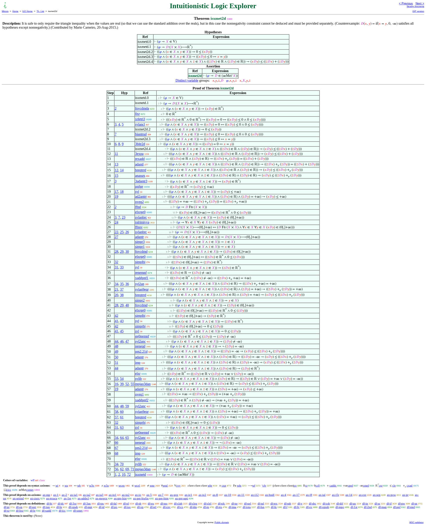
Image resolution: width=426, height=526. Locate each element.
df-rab (287, 503)
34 (116, 284)
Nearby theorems (415, 6)
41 (116, 321)
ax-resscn (51, 498)
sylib (138, 378)
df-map (382, 507)
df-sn (414, 503)
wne (152, 485)
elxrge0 (140, 212)
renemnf (141, 272)
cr (306, 485)
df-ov (309, 507)
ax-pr (405, 494)
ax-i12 (255, 494)
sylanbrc (141, 217)
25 (122, 232)
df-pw (401, 503)
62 (122, 469)
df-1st (354, 507)
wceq (121, 485)
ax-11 (241, 494)
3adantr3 (141, 181)
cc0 (318, 485)
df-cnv (167, 507)
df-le (33, 510)
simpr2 (140, 300)
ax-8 (215, 494)
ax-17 (296, 494)
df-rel (153, 507)
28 (116, 251)
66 (116, 442)
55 (132, 384)
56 (116, 469)
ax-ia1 (74, 494)
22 (116, 232)
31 (116, 267)
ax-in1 (112, 494)
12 (116, 170)
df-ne (234, 503)
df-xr (7, 510)
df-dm (193, 507)
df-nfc (221, 503)
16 (116, 384)
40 (127, 305)
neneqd (140, 346)
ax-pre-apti (181, 498)
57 (116, 417)
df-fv (297, 507)
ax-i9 (309, 494)
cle (394, 485)
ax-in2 (126, 494)
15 (116, 175)
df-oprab (324, 507)
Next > (420, 3)
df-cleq (193, 503)
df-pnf (396, 507)
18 (122, 191)
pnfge (139, 186)
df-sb (138, 503)
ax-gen (174, 494)
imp (137, 362)
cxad (409, 485)
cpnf (350, 485)
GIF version (418, 11)
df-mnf (411, 507)
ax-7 (161, 494)
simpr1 (140, 246)
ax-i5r (335, 494)
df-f (285, 507)
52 (127, 384)
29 (122, 251)
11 (116, 154)
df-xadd (46, 510)
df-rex (274, 503)
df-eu (151, 503)
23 (123, 217)
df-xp (140, 507)
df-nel (247, 503)
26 (127, 232)
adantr (139, 237)
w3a (106, 485)
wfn (239, 485)
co (295, 485)
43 (122, 321)
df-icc (62, 510)
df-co (180, 507)
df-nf (126, 503)
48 (116, 346)
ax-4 (283, 494)
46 (122, 341)
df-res (218, 507)
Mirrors (5, 11)
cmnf (366, 485)
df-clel (207, 503)
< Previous (406, 3)
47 (127, 341)
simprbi (140, 326)
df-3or (73, 503)
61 (122, 417)
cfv (264, 485)
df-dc (61, 503)
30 (127, 251)
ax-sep (377, 494)
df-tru (100, 503)
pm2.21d (141, 351)
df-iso (127, 507)
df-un (352, 503)
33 (122, 267)
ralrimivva (142, 222)
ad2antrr (141, 196)
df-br (59, 507)
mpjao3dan (143, 384)
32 (116, 262)
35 (122, 284)
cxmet (30, 489)
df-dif (339, 503)
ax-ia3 (99, 494)
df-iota (247, 507)
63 (122, 427)
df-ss (377, 503)
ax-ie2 (202, 494)
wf (253, 485)
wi (56, 485)
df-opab (73, 507)
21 (116, 289)
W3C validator (416, 522)
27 (116, 237)
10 (123, 474)
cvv (178, 485)
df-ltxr (20, 510)
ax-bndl (269, 494)
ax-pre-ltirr (120, 498)
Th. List (40, 11)
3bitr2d (140, 144)
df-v (300, 503)
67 (116, 448)
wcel (137, 485)
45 (122, 331)
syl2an (139, 284)
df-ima (232, 507)
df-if (389, 503)
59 (127, 406)
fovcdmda (142, 108)
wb (79, 485)
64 (122, 437)
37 (122, 289)
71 (132, 469)
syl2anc (140, 341)
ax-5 (149, 494)
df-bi (49, 503)
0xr (137, 114)
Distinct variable (187, 80)
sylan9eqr (142, 289)
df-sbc (312, 503)
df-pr (7, 507)
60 (122, 412)
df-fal (113, 503)
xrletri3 (140, 119)
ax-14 (348, 494)
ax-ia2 (87, 494)
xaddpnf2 (141, 400)
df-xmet (78, 510)
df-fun (260, 507)
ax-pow (391, 494)
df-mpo (339, 507)
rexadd (140, 159)
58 (116, 412)
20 (116, 295)
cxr (381, 485)
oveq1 (139, 394)
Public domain (222, 522)
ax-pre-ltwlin (141, 498)
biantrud (141, 134)
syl (137, 191)
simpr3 (140, 242)
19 (116, 196)
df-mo (164, 503)
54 (122, 378)
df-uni (32, 507)
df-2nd (368, 507)
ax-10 (227, 494)
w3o (91, 485)
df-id (102, 507)
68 (116, 453)
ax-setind (18, 498)
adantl (139, 164)
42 (116, 315)
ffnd (138, 207)
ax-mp (46, 494)
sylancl (140, 124)
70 (122, 464)
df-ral (261, 503)
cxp (224, 485)
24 (116, 222)
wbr (210, 485)
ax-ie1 (188, 494)
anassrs (140, 175)
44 (116, 341)
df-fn (274, 507)
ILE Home (27, 11)
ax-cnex (35, 498)
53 (116, 378)
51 (116, 362)
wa (66, 485)
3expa (139, 154)
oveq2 (139, 202)
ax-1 (56, 494)
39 (122, 384)
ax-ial (322, 494)
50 (116, 357)
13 (116, 164)
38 (122, 295)
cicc (8, 489)
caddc (333, 485)
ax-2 (64, 494)
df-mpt (88, 507)
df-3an (87, 503)
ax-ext (362, 494)
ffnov (139, 227)
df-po (114, 507)
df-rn (206, 507)
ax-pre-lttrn (162, 498)
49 (116, 351)
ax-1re (67, 498)
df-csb (326, 503)
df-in (365, 503)
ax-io (138, 494)
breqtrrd (140, 170)
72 (129, 474)
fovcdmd (141, 251)
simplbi (140, 262)
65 (127, 437)
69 (127, 469)
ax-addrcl (83, 498)
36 (127, 284)
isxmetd (140, 474)
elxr (137, 373)
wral (165, 485)
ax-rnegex (101, 498)
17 (116, 191)
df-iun (46, 507)
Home (15, 11)
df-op (19, 507)
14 (122, 170)
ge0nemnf (142, 336)
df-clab (178, 503)
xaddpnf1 (141, 278)
